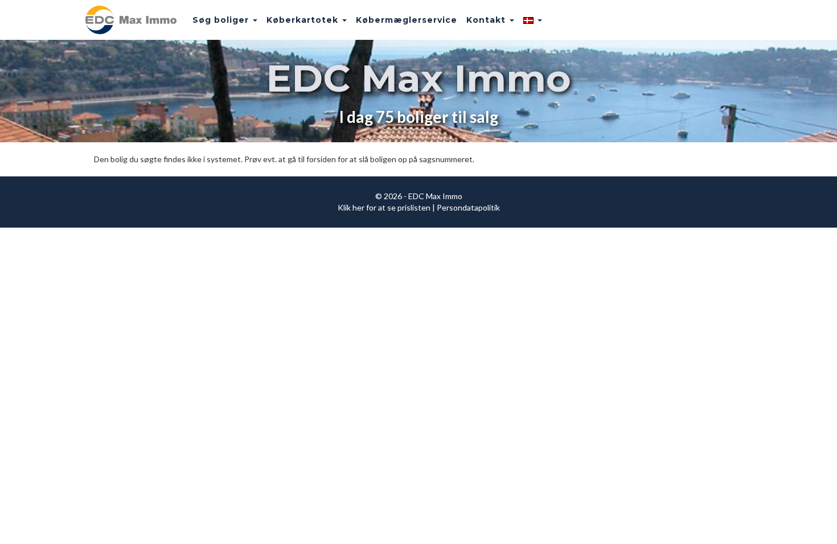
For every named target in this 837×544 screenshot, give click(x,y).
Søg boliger (222, 20)
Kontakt (487, 20)
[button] (533, 20)
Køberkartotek (303, 20)
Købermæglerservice (406, 20)
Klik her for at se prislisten (384, 207)
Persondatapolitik (468, 207)
